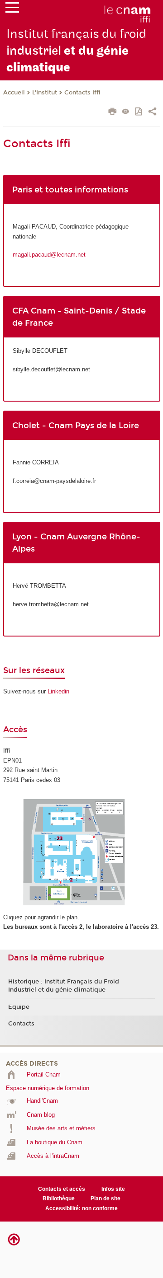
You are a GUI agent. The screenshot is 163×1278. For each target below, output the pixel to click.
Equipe (18, 1007)
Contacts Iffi (82, 92)
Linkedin (58, 691)
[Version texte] (125, 112)
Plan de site (105, 1198)
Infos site (113, 1189)
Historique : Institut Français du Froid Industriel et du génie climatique (63, 985)
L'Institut (44, 92)
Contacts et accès (61, 1189)
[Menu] (12, 9)
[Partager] (152, 112)
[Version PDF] (139, 112)
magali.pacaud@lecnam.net (49, 254)
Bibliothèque (59, 1198)
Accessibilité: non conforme (81, 1208)
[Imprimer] (112, 112)
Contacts (21, 1023)
